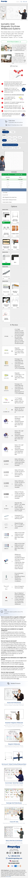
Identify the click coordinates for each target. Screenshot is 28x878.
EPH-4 (6, 563)
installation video (11, 647)
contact (22, 47)
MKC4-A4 (6, 537)
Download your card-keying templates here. (14, 94)
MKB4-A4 (6, 548)
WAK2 (6, 600)
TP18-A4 (6, 437)
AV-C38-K (6, 464)
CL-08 (6, 579)
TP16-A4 (6, 423)
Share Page (15, 66)
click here (21, 664)
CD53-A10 (6, 365)
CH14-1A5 (6, 378)
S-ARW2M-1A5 (6, 402)
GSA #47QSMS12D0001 (14, 863)
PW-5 (6, 589)
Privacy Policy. (8, 876)
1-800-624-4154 (15, 856)
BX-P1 (6, 527)
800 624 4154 (19, 48)
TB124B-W (6, 508)
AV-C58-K (6, 497)
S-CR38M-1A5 (6, 411)
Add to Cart (17, 174)
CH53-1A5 (6, 353)
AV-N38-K (6, 475)
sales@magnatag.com (19, 50)
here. (18, 678)
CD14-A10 (6, 390)
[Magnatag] (14, 847)
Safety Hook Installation (9, 650)
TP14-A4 (6, 451)
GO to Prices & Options (13, 41)
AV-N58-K (6, 486)
